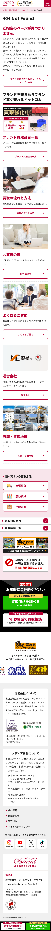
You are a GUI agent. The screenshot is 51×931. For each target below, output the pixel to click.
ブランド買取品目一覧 (25, 156)
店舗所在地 (13, 815)
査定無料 (25, 584)
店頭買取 (21, 496)
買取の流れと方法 (25, 213)
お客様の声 (25, 273)
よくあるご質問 (25, 334)
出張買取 (21, 486)
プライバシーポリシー (19, 826)
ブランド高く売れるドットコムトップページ (25, 80)
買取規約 (12, 821)
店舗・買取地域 (25, 455)
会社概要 (12, 810)
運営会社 (25, 395)
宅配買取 (21, 507)
